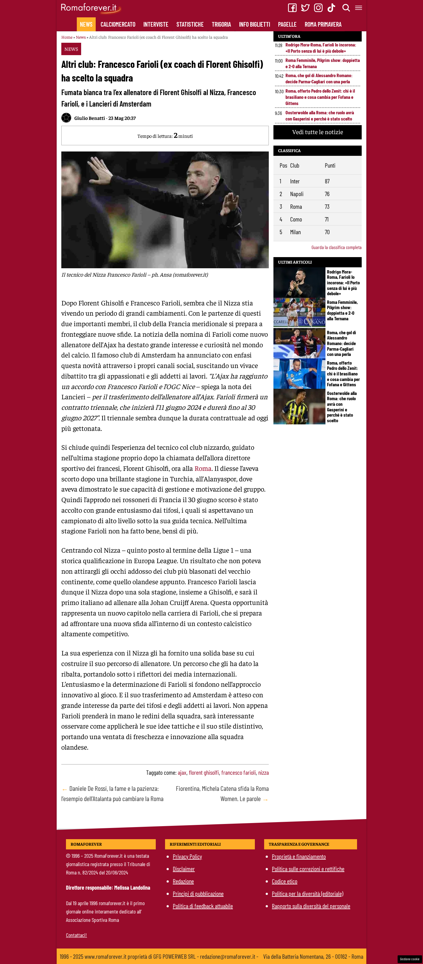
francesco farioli (238, 772)
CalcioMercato (118, 24)
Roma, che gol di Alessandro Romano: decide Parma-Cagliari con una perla (319, 78)
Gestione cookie (410, 959)
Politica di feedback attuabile (203, 905)
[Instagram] (318, 7)
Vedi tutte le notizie (317, 131)
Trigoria (221, 24)
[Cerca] (346, 7)
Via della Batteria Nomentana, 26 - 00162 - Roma (313, 956)
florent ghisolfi (204, 772)
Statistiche (190, 24)
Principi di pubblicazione (198, 893)
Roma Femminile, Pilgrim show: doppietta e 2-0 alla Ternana (323, 63)
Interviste (155, 24)
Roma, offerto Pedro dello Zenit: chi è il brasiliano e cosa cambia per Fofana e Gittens (320, 97)
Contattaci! (76, 934)
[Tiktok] (331, 7)
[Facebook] (292, 7)
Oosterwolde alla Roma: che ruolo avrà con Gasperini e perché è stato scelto (320, 115)
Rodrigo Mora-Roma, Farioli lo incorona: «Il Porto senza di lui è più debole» (321, 48)
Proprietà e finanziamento (299, 856)
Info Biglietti (254, 24)
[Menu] (359, 7)
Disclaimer (184, 868)
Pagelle (287, 24)
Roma (203, 468)
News (86, 24)
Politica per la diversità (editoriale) (307, 893)
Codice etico (284, 881)
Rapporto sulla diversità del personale (311, 905)
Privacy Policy (187, 856)
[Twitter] (305, 7)
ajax (182, 772)
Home (66, 37)
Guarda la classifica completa (337, 247)
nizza (263, 772)
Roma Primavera (323, 24)
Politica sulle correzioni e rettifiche (308, 868)
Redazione (183, 881)
